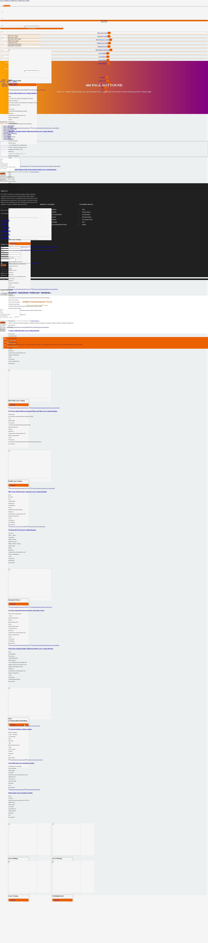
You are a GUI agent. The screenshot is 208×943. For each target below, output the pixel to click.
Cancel (10, 294)
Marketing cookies (46, 293)
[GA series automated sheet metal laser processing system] (30, 607)
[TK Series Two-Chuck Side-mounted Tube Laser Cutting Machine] (33, 289)
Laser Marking (102, 56)
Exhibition (102, 77)
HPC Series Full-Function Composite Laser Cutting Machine (27, 492)
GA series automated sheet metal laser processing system (26, 610)
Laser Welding (102, 53)
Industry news (102, 81)
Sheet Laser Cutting (102, 33)
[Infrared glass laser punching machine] (24, 789)
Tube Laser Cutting (102, 36)
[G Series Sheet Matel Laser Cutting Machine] (26, 89)
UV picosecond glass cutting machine (20, 729)
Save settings (4, 294)
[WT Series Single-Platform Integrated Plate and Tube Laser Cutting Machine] (34, 407)
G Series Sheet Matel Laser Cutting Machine (22, 93)
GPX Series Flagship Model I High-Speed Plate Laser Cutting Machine (30, 131)
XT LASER (11, 0)
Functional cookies (23, 293)
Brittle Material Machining (102, 50)
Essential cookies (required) (9, 293)
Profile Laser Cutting (102, 43)
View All (13, 900)
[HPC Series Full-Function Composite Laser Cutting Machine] (31, 488)
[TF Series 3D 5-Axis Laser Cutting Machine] (26, 526)
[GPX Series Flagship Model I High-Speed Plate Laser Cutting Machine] (33, 128)
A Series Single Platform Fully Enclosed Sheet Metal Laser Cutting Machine (32, 169)
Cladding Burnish (102, 63)
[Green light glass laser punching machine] (25, 759)
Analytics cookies (35, 293)
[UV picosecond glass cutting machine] (24, 725)
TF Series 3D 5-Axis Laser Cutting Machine (22, 530)
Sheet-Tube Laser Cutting (102, 39)
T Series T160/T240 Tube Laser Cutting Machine (23, 330)
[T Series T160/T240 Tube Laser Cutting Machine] (28, 327)
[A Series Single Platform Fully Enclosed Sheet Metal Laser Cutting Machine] (34, 166)
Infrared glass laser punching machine (20, 793)
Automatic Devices (102, 46)
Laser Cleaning (102, 60)
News (102, 87)
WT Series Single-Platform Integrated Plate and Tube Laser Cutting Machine (32, 411)
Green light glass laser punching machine (21, 763)
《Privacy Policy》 (34, 171)
